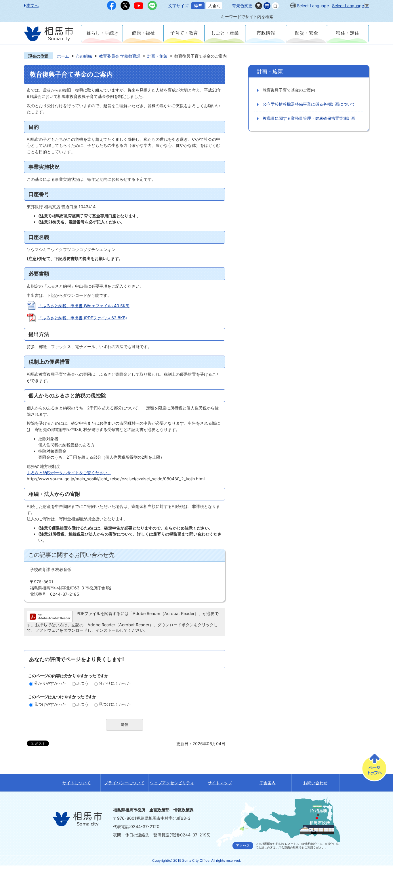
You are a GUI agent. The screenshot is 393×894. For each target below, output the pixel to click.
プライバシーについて (124, 782)
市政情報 (266, 33)
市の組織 (84, 56)
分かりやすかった (50, 683)
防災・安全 (306, 33)
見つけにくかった (115, 704)
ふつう (83, 683)
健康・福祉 (143, 33)
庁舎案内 (268, 782)
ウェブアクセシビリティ (172, 782)
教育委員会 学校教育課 (119, 56)
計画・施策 (157, 56)
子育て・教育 (184, 33)
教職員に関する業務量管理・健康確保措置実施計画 (309, 118)
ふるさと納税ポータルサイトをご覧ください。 (69, 472)
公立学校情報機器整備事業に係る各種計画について (309, 104)
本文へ (32, 5)
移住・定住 (347, 33)
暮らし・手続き (102, 33)
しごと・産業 (225, 33)
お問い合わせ (315, 782)
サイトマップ (220, 782)
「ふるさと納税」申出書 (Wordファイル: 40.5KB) (83, 305)
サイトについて (76, 782)
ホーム (63, 56)
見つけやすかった (50, 704)
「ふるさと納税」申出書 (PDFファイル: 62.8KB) (82, 317)
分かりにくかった (115, 683)
